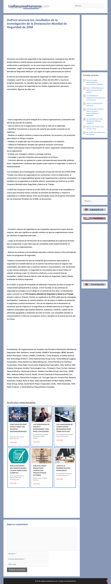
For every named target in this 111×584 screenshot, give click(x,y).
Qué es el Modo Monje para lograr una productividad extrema (39, 470)
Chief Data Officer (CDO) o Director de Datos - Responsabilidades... (18, 429)
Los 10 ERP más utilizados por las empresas (95, 133)
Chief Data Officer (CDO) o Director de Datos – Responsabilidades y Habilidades (94, 112)
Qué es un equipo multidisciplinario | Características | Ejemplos (94, 82)
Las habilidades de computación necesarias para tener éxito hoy (95, 98)
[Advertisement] (41, 44)
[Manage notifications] (107, 580)
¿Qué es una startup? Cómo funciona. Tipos (95, 128)
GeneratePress (71, 581)
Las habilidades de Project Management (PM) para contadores (94, 121)
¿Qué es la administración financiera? (63, 468)
